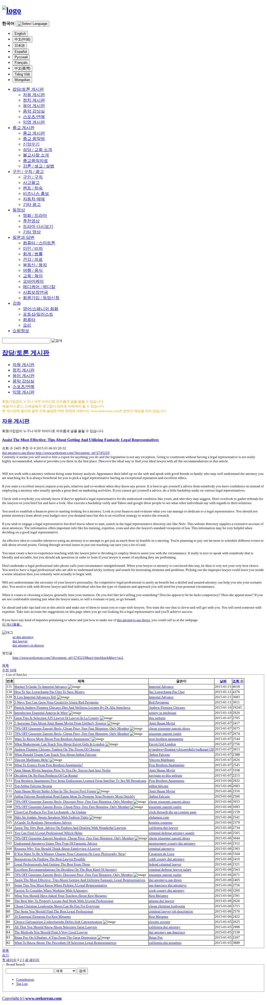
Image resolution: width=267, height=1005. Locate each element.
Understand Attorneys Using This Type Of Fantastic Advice (55, 843)
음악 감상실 (34, 111)
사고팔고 (31, 182)
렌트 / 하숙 (33, 188)
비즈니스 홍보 (36, 193)
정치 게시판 (34, 100)
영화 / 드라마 (35, 215)
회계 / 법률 (33, 254)
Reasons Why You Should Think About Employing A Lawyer (57, 849)
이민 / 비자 (33, 248)
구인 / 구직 (33, 177)
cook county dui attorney (167, 890)
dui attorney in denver (28, 645)
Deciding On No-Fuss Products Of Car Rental (46, 775)
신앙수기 (31, 144)
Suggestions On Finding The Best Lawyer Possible (50, 859)
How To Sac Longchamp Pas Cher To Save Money (49, 692)
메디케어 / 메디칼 (39, 287)
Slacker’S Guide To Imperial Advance (40, 687)
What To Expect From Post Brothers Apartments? (48, 765)
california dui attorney (164, 927)
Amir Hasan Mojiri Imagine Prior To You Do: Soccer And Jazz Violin (62, 770)
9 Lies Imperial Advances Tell (35, 697)
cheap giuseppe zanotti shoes (169, 728)
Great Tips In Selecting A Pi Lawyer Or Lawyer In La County (56, 718)
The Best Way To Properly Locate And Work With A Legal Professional (63, 901)
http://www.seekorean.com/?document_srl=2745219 (73, 453)
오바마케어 (33, 281)
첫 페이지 (9, 960)
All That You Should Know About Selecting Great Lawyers (55, 927)
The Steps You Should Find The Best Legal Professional (53, 911)
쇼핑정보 (21, 330)
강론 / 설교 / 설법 (38, 166)
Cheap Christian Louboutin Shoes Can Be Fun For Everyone (57, 906)
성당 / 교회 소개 (37, 149)
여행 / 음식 (33, 270)
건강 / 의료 (33, 259)
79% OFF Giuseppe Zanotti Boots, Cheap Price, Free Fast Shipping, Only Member (72, 807)
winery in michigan (162, 713)
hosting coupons (160, 822)
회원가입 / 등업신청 (41, 298)
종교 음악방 (34, 138)
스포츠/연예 (34, 116)
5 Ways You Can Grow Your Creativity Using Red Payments (56, 702)
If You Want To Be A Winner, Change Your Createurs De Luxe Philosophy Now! (70, 854)
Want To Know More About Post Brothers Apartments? (52, 739)
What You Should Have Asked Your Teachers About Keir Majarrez (60, 896)
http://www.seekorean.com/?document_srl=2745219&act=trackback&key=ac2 (68, 658)
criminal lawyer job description (171, 911)
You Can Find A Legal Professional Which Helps (48, 833)
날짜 (223, 681)
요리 (27, 325)
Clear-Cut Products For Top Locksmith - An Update (50, 812)
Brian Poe (156, 937)
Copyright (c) (32, 998)
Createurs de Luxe (161, 854)
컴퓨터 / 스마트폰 (39, 243)
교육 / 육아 (33, 276)
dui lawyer (20, 641)
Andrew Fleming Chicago (167, 707)
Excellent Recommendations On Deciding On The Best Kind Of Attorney (65, 869)
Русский (21, 57)
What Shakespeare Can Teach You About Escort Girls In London (59, 744)
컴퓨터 (29, 319)
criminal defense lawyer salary (170, 869)
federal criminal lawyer (165, 864)
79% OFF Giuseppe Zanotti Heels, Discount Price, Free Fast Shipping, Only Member (73, 802)
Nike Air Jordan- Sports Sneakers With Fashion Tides (51, 817)
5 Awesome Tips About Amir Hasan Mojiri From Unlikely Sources (60, 723)
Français (21, 63)
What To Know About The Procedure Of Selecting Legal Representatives (65, 943)
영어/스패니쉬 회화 (40, 309)
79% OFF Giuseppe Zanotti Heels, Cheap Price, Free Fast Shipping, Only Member (71, 728)
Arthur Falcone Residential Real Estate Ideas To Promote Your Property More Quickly (74, 796)
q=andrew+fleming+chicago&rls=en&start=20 (181, 749)
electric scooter (159, 922)
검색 (82, 971)
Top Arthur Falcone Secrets (33, 786)
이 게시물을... (12, 624)
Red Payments (159, 702)
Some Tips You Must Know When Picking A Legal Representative (60, 885)
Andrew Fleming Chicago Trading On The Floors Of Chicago (57, 749)
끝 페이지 (32, 960)
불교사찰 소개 (36, 155)
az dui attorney (23, 637)
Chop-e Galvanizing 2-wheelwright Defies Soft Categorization (58, 922)
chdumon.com (159, 817)
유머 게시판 (34, 105)
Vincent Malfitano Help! (31, 760)
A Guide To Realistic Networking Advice (43, 822)
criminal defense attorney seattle (172, 833)
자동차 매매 (34, 199)
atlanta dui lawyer (161, 901)
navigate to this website (165, 775)
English (20, 34)
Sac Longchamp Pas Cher (167, 692)
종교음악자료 (35, 160)
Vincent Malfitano (162, 760)
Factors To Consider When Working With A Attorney (51, 890)
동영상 (19, 210)
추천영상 (31, 221)
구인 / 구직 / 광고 (28, 171)
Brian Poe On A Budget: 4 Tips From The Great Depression (55, 937)
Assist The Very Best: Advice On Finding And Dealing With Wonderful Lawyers (70, 828)
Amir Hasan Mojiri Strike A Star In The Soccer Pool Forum (55, 791)
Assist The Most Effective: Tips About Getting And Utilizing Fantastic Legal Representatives (80, 439)
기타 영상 (32, 232)
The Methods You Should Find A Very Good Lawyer (51, 932)
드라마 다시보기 (38, 226)
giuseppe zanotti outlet (165, 734)
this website (157, 718)
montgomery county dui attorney (172, 843)
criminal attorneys (161, 849)
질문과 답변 (23, 237)
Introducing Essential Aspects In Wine (41, 713)
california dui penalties (165, 943)
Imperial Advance (161, 687)
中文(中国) (22, 39)
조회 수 (238, 681)
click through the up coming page (173, 812)
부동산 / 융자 (35, 265)
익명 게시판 (34, 122)
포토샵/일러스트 (38, 314)
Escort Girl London (162, 744)
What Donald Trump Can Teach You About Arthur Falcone (55, 754)
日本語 (20, 46)
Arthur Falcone (159, 754)
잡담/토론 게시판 (28, 89)
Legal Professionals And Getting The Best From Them (52, 864)
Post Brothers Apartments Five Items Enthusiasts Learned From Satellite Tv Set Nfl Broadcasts (80, 781)
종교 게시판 (23, 127)
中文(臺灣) (22, 68)
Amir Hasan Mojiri (162, 723)
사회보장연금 (35, 292)
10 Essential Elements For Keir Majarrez (42, 917)
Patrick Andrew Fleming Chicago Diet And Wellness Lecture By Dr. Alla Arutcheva (72, 707)
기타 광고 (32, 204)
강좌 (17, 303)
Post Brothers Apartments (166, 765)
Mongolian (22, 80)
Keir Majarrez (158, 896)
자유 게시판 (34, 95)
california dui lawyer (163, 828)
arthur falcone (158, 786)
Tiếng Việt (22, 74)
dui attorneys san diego (18, 453)
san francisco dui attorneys (167, 885)
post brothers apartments (166, 739)
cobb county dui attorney (167, 859)
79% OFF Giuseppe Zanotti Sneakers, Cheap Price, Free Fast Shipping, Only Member (74, 838)
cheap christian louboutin (167, 906)
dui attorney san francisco (167, 932)
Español (21, 52)
